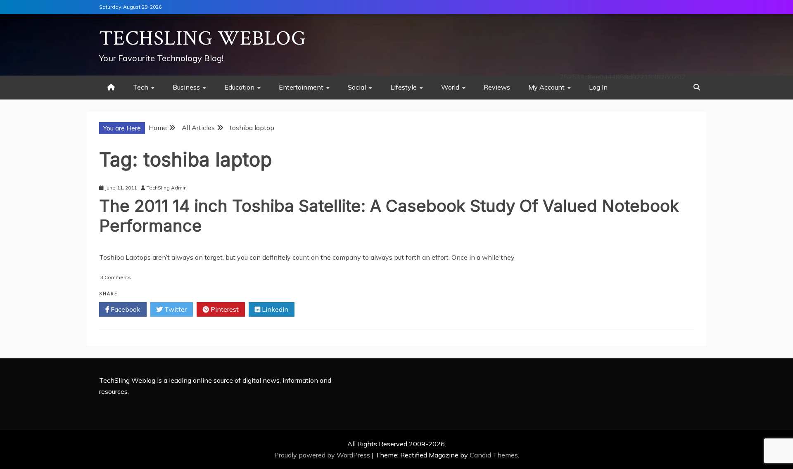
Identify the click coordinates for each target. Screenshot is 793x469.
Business (186, 87)
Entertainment (301, 87)
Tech (140, 87)
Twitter (175, 309)
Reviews (497, 87)
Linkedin (274, 309)
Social (357, 87)
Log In (598, 87)
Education (239, 87)
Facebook (124, 309)
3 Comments (115, 277)
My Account (546, 87)
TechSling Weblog (202, 38)
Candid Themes (494, 455)
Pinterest (224, 309)
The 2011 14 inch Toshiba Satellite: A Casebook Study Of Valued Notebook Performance (389, 216)
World (450, 87)
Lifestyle (403, 87)
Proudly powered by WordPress (323, 455)
